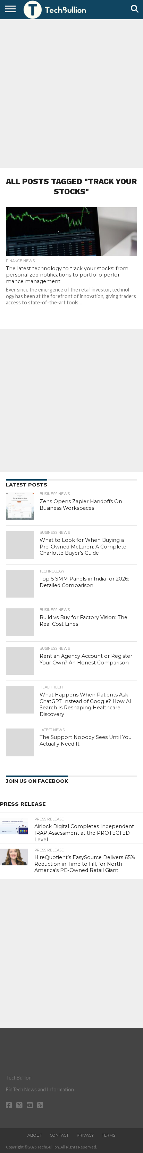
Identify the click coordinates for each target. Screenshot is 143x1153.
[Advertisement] (71, 92)
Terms (108, 1135)
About (34, 1135)
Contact (59, 1135)
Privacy (85, 1135)
